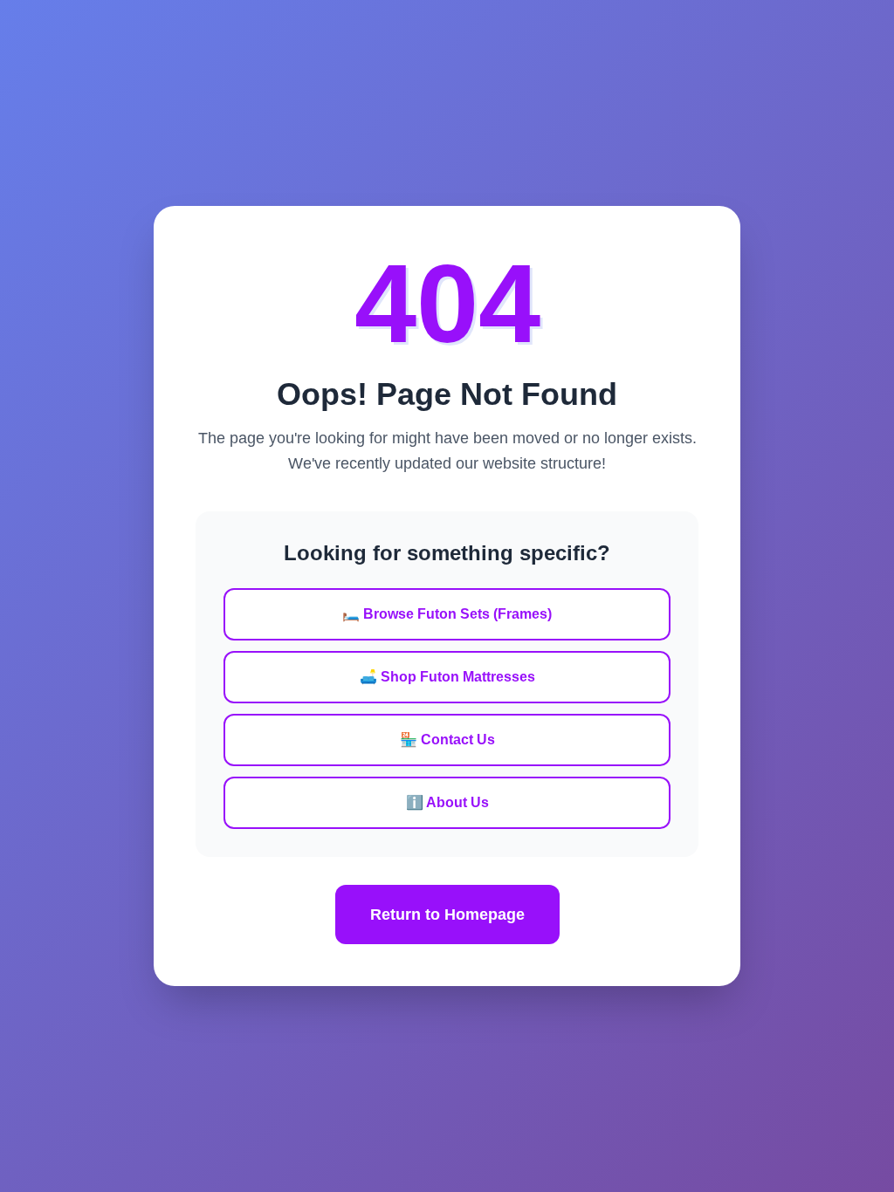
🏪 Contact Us (447, 739)
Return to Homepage (447, 914)
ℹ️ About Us (447, 802)
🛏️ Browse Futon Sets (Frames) (447, 613)
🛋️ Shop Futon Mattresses (447, 676)
